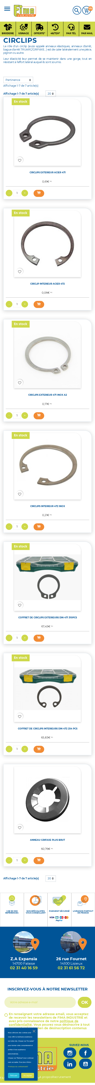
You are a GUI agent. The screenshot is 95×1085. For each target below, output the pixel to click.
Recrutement (61, 1077)
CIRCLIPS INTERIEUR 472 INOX (47, 506)
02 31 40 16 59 (24, 968)
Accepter (27, 1075)
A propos (45, 1077)
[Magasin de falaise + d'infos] (24, 942)
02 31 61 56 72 (71, 968)
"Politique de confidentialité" (18, 1067)
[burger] (7, 9)
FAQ (3, 1077)
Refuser (13, 1075)
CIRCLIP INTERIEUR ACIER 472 (47, 283)
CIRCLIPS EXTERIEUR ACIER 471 (48, 172)
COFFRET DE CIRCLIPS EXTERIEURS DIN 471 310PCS (47, 617)
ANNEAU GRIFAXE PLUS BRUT (47, 840)
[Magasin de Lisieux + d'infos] (71, 942)
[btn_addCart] (39, 193)
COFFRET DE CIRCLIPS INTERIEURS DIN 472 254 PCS (47, 728)
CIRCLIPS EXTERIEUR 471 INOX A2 (47, 394)
